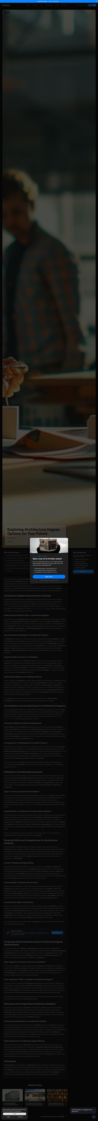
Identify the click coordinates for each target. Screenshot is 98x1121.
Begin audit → (49, 576)
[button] (49, 1)
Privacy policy (18, 1111)
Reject (8, 1116)
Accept (14, 1113)
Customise (20, 1116)
